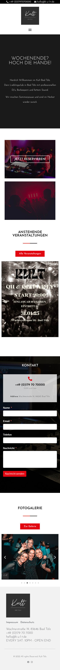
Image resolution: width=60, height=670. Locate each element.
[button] (30, 29)
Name (6, 408)
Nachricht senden (14, 473)
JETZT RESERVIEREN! (30, 159)
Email (6, 421)
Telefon (7, 434)
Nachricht (8, 448)
